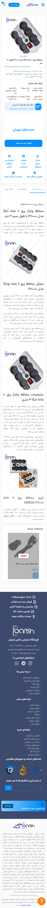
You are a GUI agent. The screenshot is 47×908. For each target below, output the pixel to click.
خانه (40, 71)
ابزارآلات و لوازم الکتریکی (29, 71)
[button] (20, 56)
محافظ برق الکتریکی (31, 74)
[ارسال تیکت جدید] (41, 902)
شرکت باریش (26, 905)
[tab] (37, 189)
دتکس (35, 561)
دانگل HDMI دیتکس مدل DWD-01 (27, 564)
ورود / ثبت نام (14, 5)
